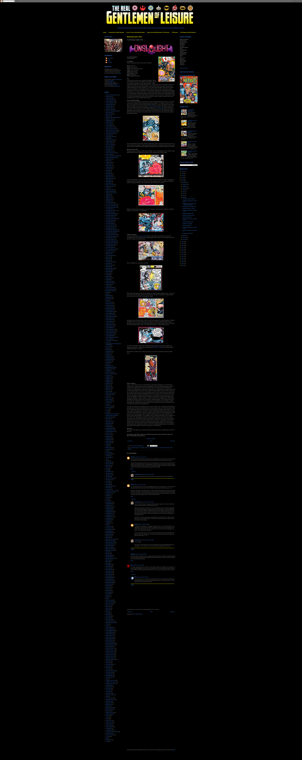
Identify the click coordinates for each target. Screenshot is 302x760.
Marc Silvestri (108, 535)
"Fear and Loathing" (110, 144)
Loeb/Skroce (108, 523)
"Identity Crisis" (109, 159)
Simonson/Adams (109, 627)
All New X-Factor (109, 265)
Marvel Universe (109, 547)
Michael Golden (109, 555)
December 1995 (109, 372)
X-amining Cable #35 (186, 225)
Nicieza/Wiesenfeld (110, 582)
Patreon (107, 588)
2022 (182, 179)
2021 (182, 181)
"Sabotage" (108, 194)
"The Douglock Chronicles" (111, 210)
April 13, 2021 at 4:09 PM (143, 524)
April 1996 (108, 276)
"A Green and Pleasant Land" (112, 95)
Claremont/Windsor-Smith (111, 337)
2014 (182, 252)
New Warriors (109, 566)
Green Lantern (109, 434)
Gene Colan (108, 418)
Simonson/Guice (109, 635)
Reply (132, 468)
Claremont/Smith (109, 335)
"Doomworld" (108, 135)
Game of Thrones (109, 417)
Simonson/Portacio (110, 641)
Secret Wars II (109, 619)
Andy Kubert (108, 271)
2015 (182, 250)
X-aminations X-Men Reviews (116, 32)
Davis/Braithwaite (109, 359)
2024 (182, 175)
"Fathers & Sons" (109, 143)
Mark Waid (108, 537)
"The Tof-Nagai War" (110, 245)
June (183, 193)
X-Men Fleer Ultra (109, 722)
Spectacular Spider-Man (111, 659)
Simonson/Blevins (109, 629)
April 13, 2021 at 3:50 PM (148, 502)
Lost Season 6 (109, 527)
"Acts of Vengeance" (110, 101)
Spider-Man (108, 661)
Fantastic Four (109, 397)
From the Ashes (109, 407)
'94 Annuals (108, 258)
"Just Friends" (109, 164)
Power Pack (108, 593)
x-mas (107, 741)
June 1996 (108, 484)
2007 (182, 265)
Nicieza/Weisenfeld (110, 580)
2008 (182, 263)
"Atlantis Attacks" (109, 107)
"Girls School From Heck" (111, 152)
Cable (146, 447)
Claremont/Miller (109, 327)
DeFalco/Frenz (109, 365)
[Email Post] (148, 445)
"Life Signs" (108, 170)
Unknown (133, 457)
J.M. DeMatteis (109, 457)
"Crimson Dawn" (109, 125)
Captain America (109, 303)
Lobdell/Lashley (109, 510)
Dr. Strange (108, 375)
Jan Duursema (109, 462)
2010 (182, 260)
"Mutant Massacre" (110, 178)
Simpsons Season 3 (110, 653)
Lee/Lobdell (108, 497)
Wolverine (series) (109, 712)
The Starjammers (109, 674)
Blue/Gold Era (109, 297)
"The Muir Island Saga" (110, 226)
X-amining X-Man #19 (187, 217)
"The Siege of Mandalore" (111, 241)
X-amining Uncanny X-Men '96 (188, 198)
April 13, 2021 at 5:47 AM (140, 457)
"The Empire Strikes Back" (111, 213)
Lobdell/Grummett (109, 507)
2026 (182, 171)
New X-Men (108, 568)
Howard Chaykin (109, 447)
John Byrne (108, 476)
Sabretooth (108, 613)
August (184, 189)
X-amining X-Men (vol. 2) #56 (188, 208)
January (184, 239)
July (183, 191)
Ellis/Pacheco (109, 388)
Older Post (172, 441)
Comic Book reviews (152, 447)
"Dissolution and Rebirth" (111, 131)
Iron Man (107, 455)
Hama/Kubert (108, 438)
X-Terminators (109, 728)
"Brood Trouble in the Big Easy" (112, 117)
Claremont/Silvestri (110, 332)
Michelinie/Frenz (109, 556)
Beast (107, 294)
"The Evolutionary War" (111, 215)
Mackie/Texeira (109, 534)
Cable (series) (109, 302)
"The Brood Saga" (109, 202)
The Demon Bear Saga (111, 670)
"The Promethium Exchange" (112, 231)
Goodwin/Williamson (110, 431)
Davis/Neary (108, 362)
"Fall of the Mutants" (110, 139)
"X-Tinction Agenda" (110, 255)
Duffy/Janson (108, 380)
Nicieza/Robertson (110, 577)
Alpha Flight (108, 266)
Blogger (173, 749)
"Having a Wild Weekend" (111, 157)
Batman (107, 292)
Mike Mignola (108, 560)
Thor (107, 678)
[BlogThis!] (152, 446)
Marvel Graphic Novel (110, 542)
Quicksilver (108, 596)
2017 (182, 247)
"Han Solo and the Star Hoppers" (113, 155)
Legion (107, 499)
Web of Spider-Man (110, 707)
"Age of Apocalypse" (110, 103)
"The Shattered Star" (110, 237)
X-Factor (107, 715)
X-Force (107, 717)
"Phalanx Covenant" (110, 184)
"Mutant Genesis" (109, 176)
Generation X (108, 423)
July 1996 (108, 482)
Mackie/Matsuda (109, 532)
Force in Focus (109, 405)
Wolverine (108, 710)
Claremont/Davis (109, 319)
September (184, 188)
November (184, 184)
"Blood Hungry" (109, 112)
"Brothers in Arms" (109, 119)
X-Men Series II (109, 725)
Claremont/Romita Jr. (110, 329)
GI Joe (107, 410)
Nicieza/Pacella (109, 576)
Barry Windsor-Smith (110, 290)
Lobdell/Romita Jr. (109, 516)
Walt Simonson (109, 704)
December (184, 182)
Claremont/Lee (109, 322)
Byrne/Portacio (109, 298)
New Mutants (108, 564)
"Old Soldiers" (109, 180)
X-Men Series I (109, 723)
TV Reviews (175, 32)
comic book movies (110, 734)
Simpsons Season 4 (110, 654)
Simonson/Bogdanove (110, 630)
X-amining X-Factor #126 (187, 233)
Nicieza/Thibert (109, 579)
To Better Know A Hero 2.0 (111, 681)
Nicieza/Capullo (109, 569)
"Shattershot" (108, 196)
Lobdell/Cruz (108, 505)
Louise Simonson (109, 529)
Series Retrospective (110, 621)
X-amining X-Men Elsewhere (112, 731)
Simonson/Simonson (110, 645)
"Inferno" (107, 160)
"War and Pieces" (109, 252)
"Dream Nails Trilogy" (110, 136)
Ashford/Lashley (109, 281)
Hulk (107, 450)
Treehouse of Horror (110, 694)
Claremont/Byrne (109, 313)
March (183, 235)
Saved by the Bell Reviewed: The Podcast (158, 32)
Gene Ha (108, 420)
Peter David (108, 590)
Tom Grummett (109, 689)
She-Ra (107, 625)
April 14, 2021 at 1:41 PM (138, 565)
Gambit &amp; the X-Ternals (112, 413)
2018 (182, 245)
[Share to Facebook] (155, 446)
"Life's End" (108, 172)
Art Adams (108, 279)
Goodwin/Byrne (109, 426)
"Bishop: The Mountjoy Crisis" (112, 111)
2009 (182, 261)
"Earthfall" (108, 138)
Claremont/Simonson (110, 334)
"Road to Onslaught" (110, 191)
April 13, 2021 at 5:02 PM (148, 540)
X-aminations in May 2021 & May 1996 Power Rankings (189, 204)
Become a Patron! (151, 438)
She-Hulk (108, 624)
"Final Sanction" (109, 146)
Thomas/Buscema (109, 675)
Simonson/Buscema (110, 633)
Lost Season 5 (109, 526)
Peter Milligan (109, 592)
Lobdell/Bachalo (109, 503)
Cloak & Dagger (109, 339)
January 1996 (109, 463)
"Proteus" (108, 188)
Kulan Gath (108, 487)
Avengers (108, 286)
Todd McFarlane (109, 686)
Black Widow (108, 295)
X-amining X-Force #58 (187, 223)
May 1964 (108, 552)
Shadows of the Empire (111, 622)
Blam (135, 577)
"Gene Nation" (109, 149)
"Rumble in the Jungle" (110, 192)
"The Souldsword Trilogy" (111, 242)
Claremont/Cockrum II (110, 316)
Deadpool (108, 370)
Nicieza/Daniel (109, 571)
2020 (182, 241)
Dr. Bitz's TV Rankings (110, 373)
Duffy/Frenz (108, 378)
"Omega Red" (109, 181)
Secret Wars (108, 617)
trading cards (108, 739)
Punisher (108, 595)
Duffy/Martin (108, 381)
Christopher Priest (109, 308)
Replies (133, 471)
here (120, 73)
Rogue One (108, 609)
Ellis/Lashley (108, 386)
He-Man (107, 446)
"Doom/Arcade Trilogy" (110, 133)
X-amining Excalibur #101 (187, 221)
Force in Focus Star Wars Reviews (135, 32)
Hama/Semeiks (109, 439)
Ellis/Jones (108, 385)
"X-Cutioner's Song (159, 107)
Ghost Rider (108, 425)
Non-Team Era (109, 584)
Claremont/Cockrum (110, 314)
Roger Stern (108, 608)
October (184, 186)
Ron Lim (107, 611)
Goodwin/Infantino (109, 428)
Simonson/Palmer (109, 640)
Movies (107, 563)
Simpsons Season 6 (110, 657)
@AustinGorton (118, 79)
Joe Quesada (108, 473)
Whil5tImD (133, 554)
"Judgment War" (109, 162)
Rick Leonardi (109, 604)
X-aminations (108, 730)
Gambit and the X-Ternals (111, 415)
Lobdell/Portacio (109, 515)
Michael (132, 484)
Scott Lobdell (108, 616)
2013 (182, 254)
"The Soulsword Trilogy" (111, 244)
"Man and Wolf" (109, 175)
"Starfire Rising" (109, 199)
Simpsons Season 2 (110, 651)
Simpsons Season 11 (110, 649)
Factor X (107, 396)
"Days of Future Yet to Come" (112, 130)
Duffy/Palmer (108, 383)
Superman (108, 667)
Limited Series (109, 502)
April (183, 197)
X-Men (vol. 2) (109, 720)
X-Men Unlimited (109, 726)
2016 (182, 249)
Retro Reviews (109, 600)
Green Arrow (108, 433)
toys (106, 738)
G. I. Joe (107, 409)
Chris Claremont (109, 306)
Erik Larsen (108, 389)
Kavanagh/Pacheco (110, 486)
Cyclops (107, 342)
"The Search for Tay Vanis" (111, 236)
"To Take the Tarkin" (110, 250)
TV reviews (108, 669)
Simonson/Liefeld (109, 638)
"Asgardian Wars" (109, 106)
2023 (182, 177)
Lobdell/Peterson (109, 513)
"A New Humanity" (109, 98)
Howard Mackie (109, 449)
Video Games (109, 701)
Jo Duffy (107, 470)
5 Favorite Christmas (110, 261)
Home (104, 32)
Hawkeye (108, 444)
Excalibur (108, 391)
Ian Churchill (108, 452)
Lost (107, 524)
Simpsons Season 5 (110, 656)
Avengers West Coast (110, 289)
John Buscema (109, 474)
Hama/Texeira (109, 442)
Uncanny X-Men (109, 698)
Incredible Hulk (109, 454)
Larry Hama (108, 489)
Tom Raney (108, 691)
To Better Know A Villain (111, 683)
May (183, 195)
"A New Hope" (109, 96)
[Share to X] (153, 446)
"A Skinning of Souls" (110, 99)
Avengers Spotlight (110, 287)
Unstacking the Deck (110, 699)
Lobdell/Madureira (110, 511)
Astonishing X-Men (110, 282)
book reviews (108, 733)
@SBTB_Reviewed (112, 84)
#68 (152, 106)
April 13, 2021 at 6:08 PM (141, 554)
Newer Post (129, 441)
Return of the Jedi (109, 603)
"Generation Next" (109, 151)
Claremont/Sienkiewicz (111, 330)
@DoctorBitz (110, 80)
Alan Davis (108, 263)
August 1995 (108, 284)
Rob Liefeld (108, 606)
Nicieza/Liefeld (109, 574)
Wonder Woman (109, 714)
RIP (106, 598)
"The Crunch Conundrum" (111, 205)
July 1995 (108, 481)
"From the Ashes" (109, 147)
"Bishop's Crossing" (110, 109)
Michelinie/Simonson (110, 558)
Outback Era (108, 587)
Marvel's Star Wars (110, 548)
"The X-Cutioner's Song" (111, 249)
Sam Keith (108, 614)
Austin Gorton (137, 474)
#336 (143, 236)
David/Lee (108, 354)
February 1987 (109, 399)
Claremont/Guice (109, 321)
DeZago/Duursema (110, 368)
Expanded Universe (110, 393)
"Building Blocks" (109, 120)
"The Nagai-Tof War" (110, 228)
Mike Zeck (108, 561)
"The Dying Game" (110, 212)
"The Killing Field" (109, 221)
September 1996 (168, 447)
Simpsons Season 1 (110, 648)
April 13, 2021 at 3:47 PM (148, 474)
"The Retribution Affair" (110, 233)
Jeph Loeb (108, 466)
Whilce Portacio (109, 709)
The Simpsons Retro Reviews (188, 32)
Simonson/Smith (109, 646)
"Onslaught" (142, 447)
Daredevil (108, 348)
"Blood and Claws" (110, 114)
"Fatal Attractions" (109, 141)
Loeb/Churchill (162, 447)
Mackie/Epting (109, 531)
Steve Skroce (108, 665)
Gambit (107, 412)
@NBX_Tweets (112, 82)
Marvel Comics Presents (111, 539)
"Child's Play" (108, 122)
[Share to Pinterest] (156, 446)
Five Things (108, 402)
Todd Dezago (108, 685)
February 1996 (109, 401)
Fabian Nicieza (109, 394)
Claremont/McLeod (110, 326)
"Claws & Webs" (109, 123)
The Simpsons (109, 672)
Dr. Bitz (108, 60)
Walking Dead (109, 702)
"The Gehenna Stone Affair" (111, 218)
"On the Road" (109, 183)
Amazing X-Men (109, 269)
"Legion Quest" (109, 168)
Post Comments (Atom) (138, 614)
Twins (107, 696)
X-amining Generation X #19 (188, 215)
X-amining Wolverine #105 (188, 213)
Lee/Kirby (108, 495)
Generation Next (109, 421)
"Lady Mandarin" (109, 167)
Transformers (108, 693)
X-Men (107, 718)
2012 (182, 256)
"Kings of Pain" (109, 165)
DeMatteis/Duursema (110, 367)
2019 (182, 243)
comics (157, 447)
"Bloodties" (108, 115)
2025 (182, 173)
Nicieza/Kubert (109, 572)
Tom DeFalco (108, 688)
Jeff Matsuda (108, 465)
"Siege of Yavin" (109, 197)
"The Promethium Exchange (112, 229)
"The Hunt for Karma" (110, 220)
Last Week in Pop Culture (111, 491)
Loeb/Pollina (108, 519)
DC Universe (108, 346)
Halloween (108, 436)
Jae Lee (107, 460)
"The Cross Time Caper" (111, 204)
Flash (107, 404)
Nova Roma (108, 585)
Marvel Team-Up (109, 545)
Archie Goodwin (109, 277)
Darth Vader (108, 349)
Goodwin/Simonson (110, 429)
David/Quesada (109, 356)
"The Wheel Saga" (109, 247)
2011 (182, 258)
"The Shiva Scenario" (110, 239)
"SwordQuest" (109, 200)
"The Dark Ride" (109, 208)
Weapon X (108, 706)
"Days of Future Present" (111, 128)
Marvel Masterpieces (110, 543)
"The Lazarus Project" (110, 225)
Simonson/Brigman (110, 632)
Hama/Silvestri (109, 441)
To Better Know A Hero (110, 680)
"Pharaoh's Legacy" (110, 186)
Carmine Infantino (109, 305)
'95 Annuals (108, 260)
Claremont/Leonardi (110, 324)
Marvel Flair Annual (110, 540)
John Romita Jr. (109, 479)
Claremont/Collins (109, 318)
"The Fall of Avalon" (110, 216)
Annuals (107, 274)
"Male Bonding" (109, 173)
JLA (106, 458)
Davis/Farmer (108, 360)
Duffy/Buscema (109, 377)
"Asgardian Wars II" (110, 104)
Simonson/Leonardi (110, 637)
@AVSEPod (117, 86)
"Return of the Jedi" (110, 189)
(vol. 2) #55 (157, 347)
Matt (132, 565)
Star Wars (108, 662)
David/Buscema (109, 351)
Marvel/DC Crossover (110, 550)
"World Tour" (108, 253)
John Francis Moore (110, 478)
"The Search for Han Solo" (111, 234)
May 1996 (108, 553)
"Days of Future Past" (110, 127)
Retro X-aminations (110, 601)
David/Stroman (109, 357)
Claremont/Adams (109, 310)
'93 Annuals (108, 257)
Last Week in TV (109, 492)
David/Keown (108, 352)
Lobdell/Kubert (109, 508)
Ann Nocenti (108, 273)
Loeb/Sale (108, 521)
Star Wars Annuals (110, 664)
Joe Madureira (109, 471)
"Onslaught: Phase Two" (135, 447)
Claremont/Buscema (110, 311)
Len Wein (108, 500)
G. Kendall (109, 62)
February (184, 237)
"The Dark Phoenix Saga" (111, 207)
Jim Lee (107, 468)
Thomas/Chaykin (109, 677)
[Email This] (150, 446)
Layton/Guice (108, 494)
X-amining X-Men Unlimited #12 (189, 206)
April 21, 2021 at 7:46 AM (142, 577)
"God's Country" (109, 154)
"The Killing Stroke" (110, 223)
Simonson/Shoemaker (110, 643)
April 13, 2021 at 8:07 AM (140, 484)
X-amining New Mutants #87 (187, 75)
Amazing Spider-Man (110, 268)
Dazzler (107, 364)
